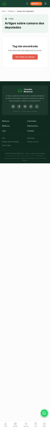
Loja (4, 131)
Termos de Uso (33, 142)
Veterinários (32, 126)
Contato (30, 131)
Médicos (6, 126)
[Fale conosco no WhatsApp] (44, 413)
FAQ (3, 138)
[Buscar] (27, 4)
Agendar (35, 3)
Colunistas (31, 121)
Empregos (31, 138)
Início (4, 11)
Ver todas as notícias (25, 57)
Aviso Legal (6, 145)
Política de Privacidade (10, 142)
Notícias (11, 11)
